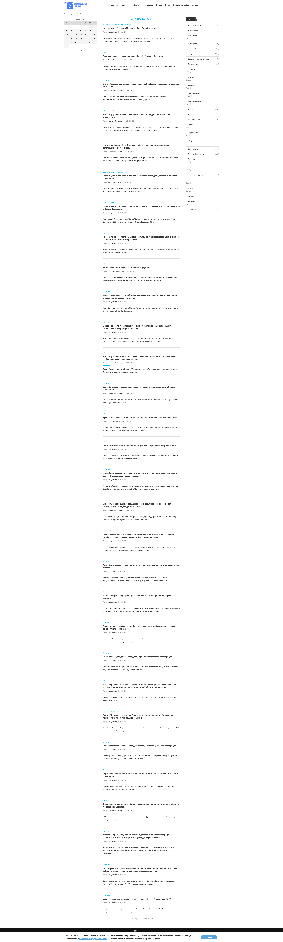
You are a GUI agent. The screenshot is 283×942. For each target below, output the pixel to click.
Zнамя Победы (203, 31)
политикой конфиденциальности (93, 939)
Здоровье (191, 69)
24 (67, 42)
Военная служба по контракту (186, 5)
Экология (203, 196)
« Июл (80, 50)
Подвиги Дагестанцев (203, 154)
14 (85, 34)
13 (81, 34)
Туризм (190, 188)
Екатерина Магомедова (115, 271)
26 (76, 42)
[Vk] (209, 5)
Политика (191, 159)
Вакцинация (203, 54)
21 (85, 38)
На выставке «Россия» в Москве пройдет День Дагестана (130, 28)
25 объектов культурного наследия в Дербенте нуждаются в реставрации (137, 657)
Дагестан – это (203, 64)
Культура (191, 85)
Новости (125, 5)
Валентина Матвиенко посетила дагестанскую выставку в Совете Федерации (139, 746)
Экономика (192, 201)
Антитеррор (203, 44)
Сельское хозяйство (203, 175)
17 (67, 38)
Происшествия (193, 167)
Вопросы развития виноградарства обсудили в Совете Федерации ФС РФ (137, 899)
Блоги (136, 5)
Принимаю (209, 937)
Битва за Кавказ (203, 49)
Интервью (148, 5)
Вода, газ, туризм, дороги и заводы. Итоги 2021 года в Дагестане (133, 56)
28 (85, 42)
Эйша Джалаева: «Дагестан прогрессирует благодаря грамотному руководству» (140, 445)
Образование (193, 133)
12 (76, 34)
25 (71, 42)
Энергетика (203, 210)
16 (95, 34)
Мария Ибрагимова (114, 60)
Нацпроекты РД (203, 120)
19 (76, 38)
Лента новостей (194, 93)
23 (95, 38)
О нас (167, 5)
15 (90, 34)
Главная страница (70, 14)
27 (81, 42)
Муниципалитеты (194, 101)
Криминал (191, 77)
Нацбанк (203, 114)
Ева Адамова (112, 32)
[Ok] (214, 5)
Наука (203, 109)
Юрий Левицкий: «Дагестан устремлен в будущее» (126, 267)
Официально (203, 149)
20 (81, 38)
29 (90, 42)
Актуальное (192, 36)
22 (90, 38)
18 (71, 38)
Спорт (190, 180)
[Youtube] (207, 5)
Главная (114, 5)
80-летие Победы (203, 25)
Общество (192, 141)
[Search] (218, 5)
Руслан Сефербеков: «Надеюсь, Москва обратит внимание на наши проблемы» (140, 417)
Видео (159, 5)
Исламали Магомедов (115, 90)
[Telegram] (212, 5)
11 (71, 34)
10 (67, 34)
